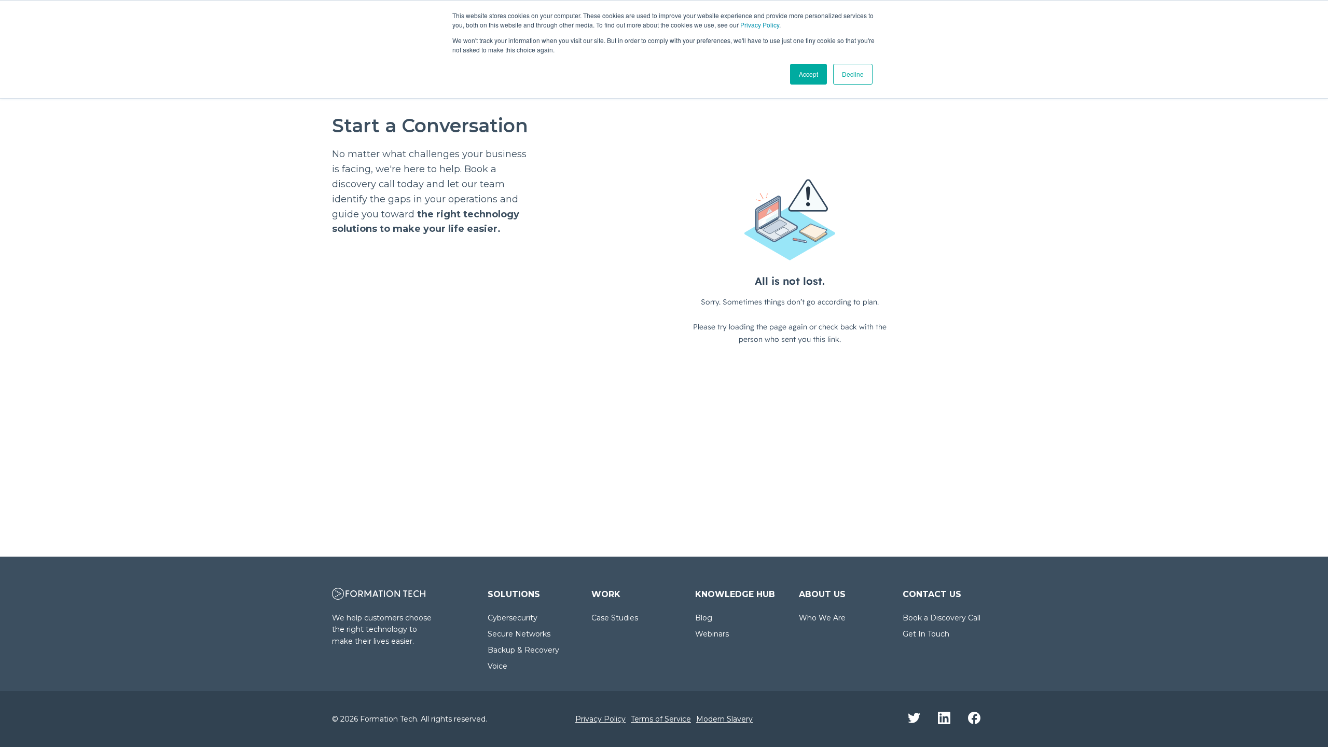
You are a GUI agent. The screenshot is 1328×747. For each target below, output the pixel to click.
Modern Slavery (724, 719)
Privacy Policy (759, 24)
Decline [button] (853, 74)
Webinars (712, 634)
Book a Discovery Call (941, 618)
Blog (703, 618)
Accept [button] (808, 74)
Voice (497, 666)
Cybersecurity (512, 618)
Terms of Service (661, 719)
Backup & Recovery (523, 650)
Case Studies (614, 618)
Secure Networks (519, 634)
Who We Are (822, 618)
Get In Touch (926, 634)
